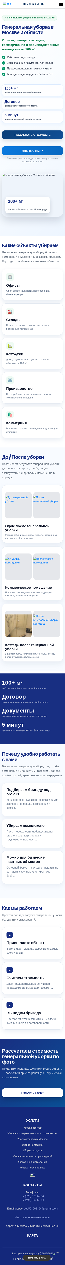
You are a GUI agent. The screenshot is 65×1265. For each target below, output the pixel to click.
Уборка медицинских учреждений (32, 1156)
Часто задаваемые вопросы (32, 1217)
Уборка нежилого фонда (32, 1161)
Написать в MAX (32, 150)
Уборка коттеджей (32, 1144)
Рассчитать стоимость (32, 134)
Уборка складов (32, 1150)
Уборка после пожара (32, 1167)
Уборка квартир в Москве (32, 1139)
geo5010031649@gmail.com (41, 1208)
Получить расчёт (32, 1092)
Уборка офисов (33, 1127)
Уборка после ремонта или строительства (33, 1133)
